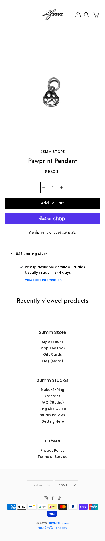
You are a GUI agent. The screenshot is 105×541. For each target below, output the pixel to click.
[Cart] (96, 15)
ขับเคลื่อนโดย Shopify (52, 528)
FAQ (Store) (52, 360)
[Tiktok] (59, 498)
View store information (43, 280)
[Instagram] (45, 498)
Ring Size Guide (52, 408)
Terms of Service (52, 456)
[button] (86, 15)
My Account (52, 341)
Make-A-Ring (52, 389)
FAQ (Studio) (52, 402)
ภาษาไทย (36, 485)
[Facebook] (52, 498)
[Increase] (61, 187)
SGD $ (63, 485)
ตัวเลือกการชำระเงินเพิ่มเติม (53, 232)
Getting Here (52, 421)
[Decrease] (44, 187)
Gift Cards (52, 354)
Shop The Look (52, 348)
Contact (52, 396)
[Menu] (10, 15)
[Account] (78, 15)
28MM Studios (58, 523)
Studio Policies (52, 415)
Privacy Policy (52, 450)
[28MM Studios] (52, 14)
